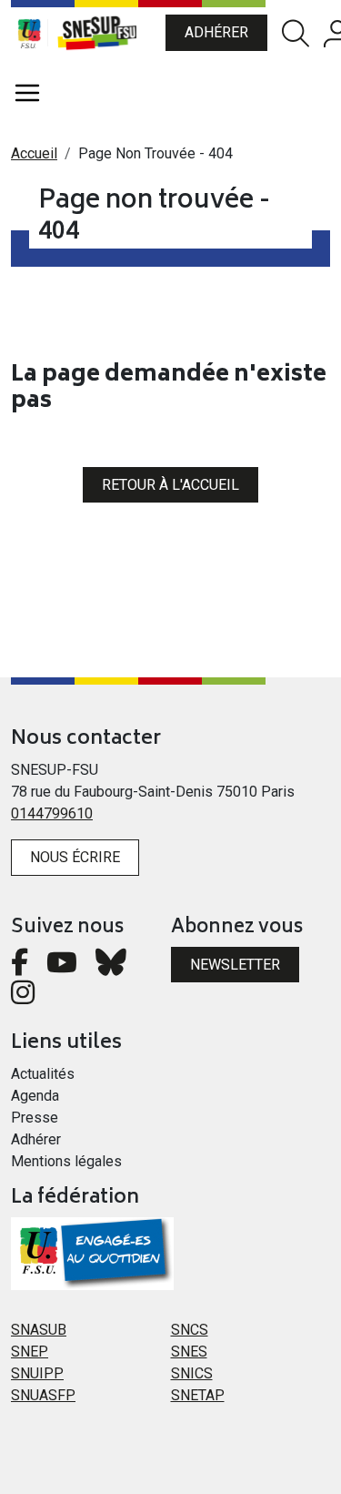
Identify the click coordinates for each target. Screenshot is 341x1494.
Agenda (35, 1095)
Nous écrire (75, 857)
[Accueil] (106, 33)
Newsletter (235, 964)
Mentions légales (66, 1161)
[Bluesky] (110, 967)
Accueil (34, 153)
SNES (189, 1351)
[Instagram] (23, 997)
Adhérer (216, 32)
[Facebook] (19, 967)
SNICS (192, 1373)
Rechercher (295, 33)
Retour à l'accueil (170, 484)
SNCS (189, 1329)
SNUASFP (43, 1395)
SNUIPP (37, 1373)
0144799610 (52, 813)
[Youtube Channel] (61, 967)
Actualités (43, 1073)
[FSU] (29, 33)
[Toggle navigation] (27, 93)
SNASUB (38, 1329)
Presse (34, 1117)
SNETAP (198, 1395)
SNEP (29, 1351)
